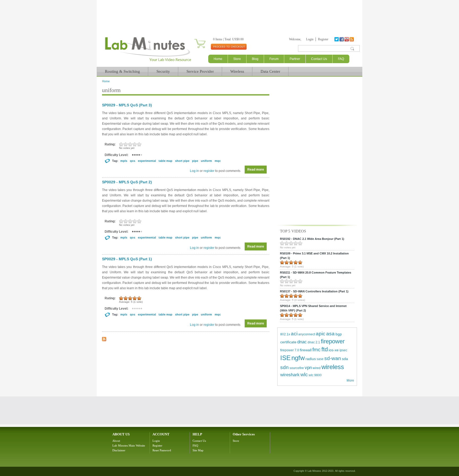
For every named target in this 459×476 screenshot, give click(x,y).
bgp (338, 334)
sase (320, 359)
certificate (288, 342)
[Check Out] (228, 46)
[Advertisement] (229, 15)
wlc (304, 374)
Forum (274, 59)
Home (218, 59)
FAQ (341, 59)
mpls (123, 160)
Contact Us (319, 59)
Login (309, 39)
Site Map (198, 450)
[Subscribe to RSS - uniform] (104, 340)
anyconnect (306, 334)
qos (132, 160)
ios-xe (334, 350)
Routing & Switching (122, 71)
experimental (147, 160)
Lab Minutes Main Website (128, 445)
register (208, 171)
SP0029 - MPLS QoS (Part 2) (127, 182)
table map (165, 160)
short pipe (182, 160)
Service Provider (200, 71)
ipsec (343, 350)
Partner (295, 59)
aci (294, 333)
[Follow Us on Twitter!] (336, 39)
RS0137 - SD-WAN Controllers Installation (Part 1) (314, 291)
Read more (257, 169)
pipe (195, 160)
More (350, 380)
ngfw (298, 357)
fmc (316, 349)
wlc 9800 (315, 375)
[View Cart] (193, 39)
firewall (306, 350)
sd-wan (332, 358)
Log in (194, 171)
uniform (206, 160)
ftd (324, 349)
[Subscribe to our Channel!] (347, 39)
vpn (308, 367)
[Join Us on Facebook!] (342, 39)
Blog (255, 59)
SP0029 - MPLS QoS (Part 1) (127, 259)
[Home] (148, 61)
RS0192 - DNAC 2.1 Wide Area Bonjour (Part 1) (312, 238)
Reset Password (161, 450)
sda (345, 359)
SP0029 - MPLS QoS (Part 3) (127, 105)
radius (310, 359)
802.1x (285, 334)
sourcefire (297, 368)
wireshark (290, 374)
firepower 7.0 (289, 350)
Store (237, 59)
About (116, 440)
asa (330, 333)
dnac (302, 341)
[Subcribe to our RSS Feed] (352, 39)
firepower (333, 341)
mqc (218, 160)
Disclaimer (118, 450)
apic (320, 333)
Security (163, 71)
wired (317, 368)
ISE (285, 357)
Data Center (270, 71)
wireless (332, 366)
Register (323, 39)
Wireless (237, 71)
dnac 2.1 (314, 342)
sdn (284, 367)
